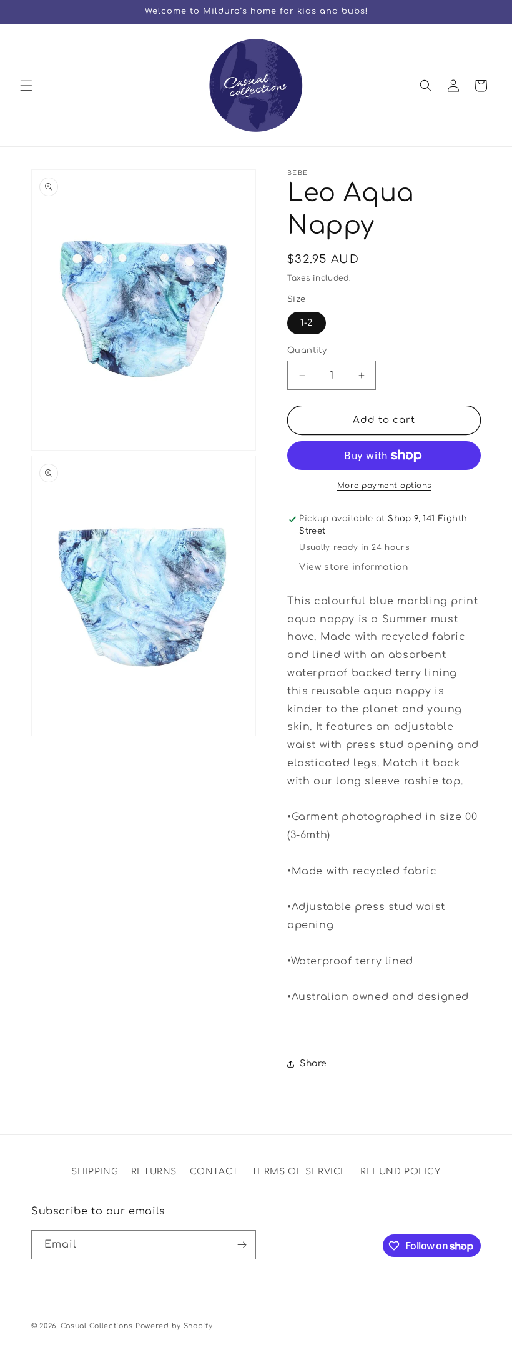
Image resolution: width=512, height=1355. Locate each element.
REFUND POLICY (400, 1171)
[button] (26, 85)
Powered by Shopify (174, 1326)
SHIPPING (94, 1171)
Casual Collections (97, 1326)
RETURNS (154, 1171)
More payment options (384, 485)
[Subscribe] (241, 1244)
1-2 (306, 323)
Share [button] (313, 1063)
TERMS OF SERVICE (300, 1171)
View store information (353, 567)
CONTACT (214, 1171)
